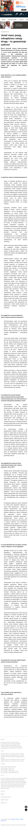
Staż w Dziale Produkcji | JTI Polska (8, 766)
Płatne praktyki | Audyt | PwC (7, 768)
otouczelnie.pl (4, 819)
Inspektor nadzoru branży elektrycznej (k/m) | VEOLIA (13, 759)
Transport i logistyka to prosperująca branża (10, 745)
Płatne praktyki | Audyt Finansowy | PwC (10, 772)
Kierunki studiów (12, 19)
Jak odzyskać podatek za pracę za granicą (10, 742)
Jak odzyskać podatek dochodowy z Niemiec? (11, 743)
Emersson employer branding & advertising (16, 825)
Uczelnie (21, 19)
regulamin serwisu (15, 819)
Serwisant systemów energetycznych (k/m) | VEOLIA (12, 755)
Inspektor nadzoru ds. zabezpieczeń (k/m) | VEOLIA (12, 753)
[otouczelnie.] (7, 14)
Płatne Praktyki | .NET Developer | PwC (9, 771)
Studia (3, 19)
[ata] (14, 6)
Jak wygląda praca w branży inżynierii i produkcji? (11, 748)
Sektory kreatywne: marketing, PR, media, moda (11, 746)
